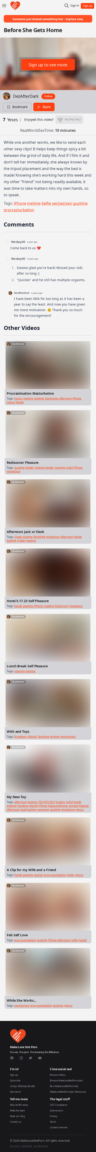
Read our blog (17, 1116)
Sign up (14, 1074)
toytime (28, 537)
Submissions (56, 1110)
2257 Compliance (58, 1105)
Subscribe (15, 1080)
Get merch (15, 1091)
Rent (47, 107)
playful (33, 806)
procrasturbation (19, 209)
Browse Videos (57, 1074)
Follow (48, 96)
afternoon (65, 398)
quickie (38, 875)
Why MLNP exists (19, 1105)
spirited (73, 806)
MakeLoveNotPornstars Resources (68, 1091)
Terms (53, 1121)
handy (20, 402)
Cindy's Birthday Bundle (22, 1086)
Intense (84, 806)
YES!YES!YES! (46, 802)
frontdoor (20, 737)
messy (18, 398)
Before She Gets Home (33, 30)
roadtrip (49, 606)
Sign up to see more (48, 65)
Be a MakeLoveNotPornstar (64, 1086)
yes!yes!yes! (62, 203)
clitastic (32, 737)
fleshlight (39, 537)
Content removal (58, 1127)
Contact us (15, 1121)
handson (23, 806)
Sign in (74, 6)
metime (34, 203)
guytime (80, 203)
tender (29, 468)
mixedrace (14, 471)
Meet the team (17, 1110)
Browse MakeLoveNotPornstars (66, 1080)
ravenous (43, 810)
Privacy (53, 1116)
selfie (74, 940)
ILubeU (60, 802)
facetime (43, 737)
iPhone (20, 203)
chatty (18, 537)
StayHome (51, 398)
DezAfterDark (26, 96)
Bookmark (19, 107)
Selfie (46, 203)
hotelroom (61, 606)
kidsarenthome (58, 806)
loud (23, 810)
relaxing (19, 671)
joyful (69, 468)
